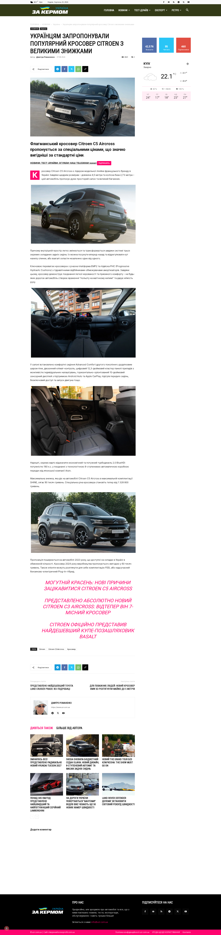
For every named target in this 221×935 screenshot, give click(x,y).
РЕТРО (175, 10)
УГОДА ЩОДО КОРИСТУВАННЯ (166, 932)
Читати (166, 39)
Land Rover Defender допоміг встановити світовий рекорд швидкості (118, 801)
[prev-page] (32, 817)
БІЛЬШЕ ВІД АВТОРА (69, 728)
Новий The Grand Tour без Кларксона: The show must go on (117, 762)
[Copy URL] (85, 69)
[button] (187, 10)
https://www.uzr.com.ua (60, 707)
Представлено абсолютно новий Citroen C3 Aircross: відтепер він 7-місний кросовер (88, 606)
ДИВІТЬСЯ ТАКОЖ (41, 728)
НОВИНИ (122, 10)
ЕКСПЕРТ (160, 10)
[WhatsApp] (78, 69)
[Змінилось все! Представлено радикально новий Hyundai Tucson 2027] (46, 745)
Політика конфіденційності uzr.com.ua (132, 932)
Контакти (187, 932)
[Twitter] (183, 2)
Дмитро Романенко (45, 57)
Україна (56, 24)
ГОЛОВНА (109, 10)
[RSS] (173, 2)
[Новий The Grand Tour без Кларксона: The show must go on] (118, 745)
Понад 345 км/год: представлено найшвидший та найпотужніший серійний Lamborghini (45, 804)
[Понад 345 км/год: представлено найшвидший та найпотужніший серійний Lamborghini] (46, 784)
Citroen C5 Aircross (56, 649)
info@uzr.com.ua (99, 922)
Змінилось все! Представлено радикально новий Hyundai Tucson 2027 (46, 762)
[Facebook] (163, 2)
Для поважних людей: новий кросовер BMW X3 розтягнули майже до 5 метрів (112, 687)
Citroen (42, 649)
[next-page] (37, 817)
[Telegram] (178, 2)
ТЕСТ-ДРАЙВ (141, 10)
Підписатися (183, 39)
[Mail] (168, 2)
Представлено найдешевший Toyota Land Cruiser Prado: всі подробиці (51, 687)
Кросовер (71, 649)
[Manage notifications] (6, 928)
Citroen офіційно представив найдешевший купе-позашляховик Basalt (87, 630)
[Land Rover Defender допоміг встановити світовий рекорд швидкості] (118, 784)
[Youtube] (188, 2)
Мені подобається (149, 40)
